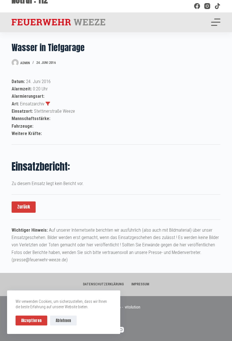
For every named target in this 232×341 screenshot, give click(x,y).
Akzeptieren (31, 320)
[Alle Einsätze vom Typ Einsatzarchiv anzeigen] (48, 103)
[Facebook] (197, 6)
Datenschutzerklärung (103, 284)
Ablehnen (63, 320)
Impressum (140, 284)
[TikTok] (217, 6)
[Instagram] (207, 6)
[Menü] (215, 22)
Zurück (23, 206)
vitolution (132, 307)
